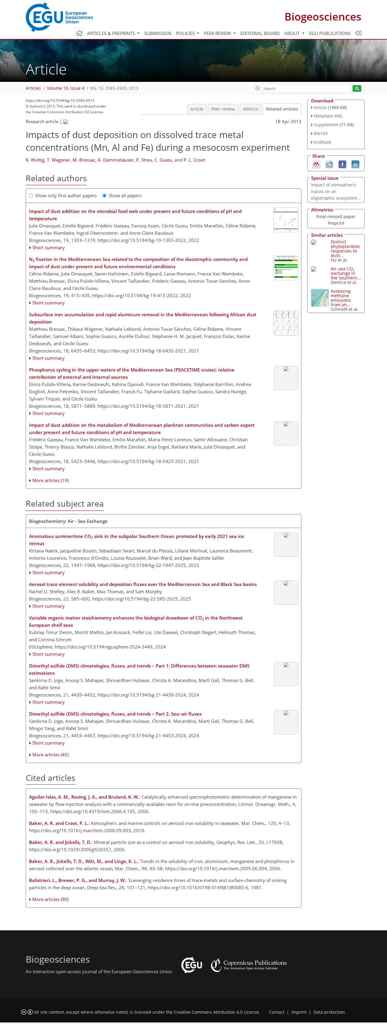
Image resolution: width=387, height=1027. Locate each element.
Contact (277, 1012)
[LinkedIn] (355, 164)
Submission (157, 33)
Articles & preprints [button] (111, 33)
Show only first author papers (66, 195)
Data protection (329, 1012)
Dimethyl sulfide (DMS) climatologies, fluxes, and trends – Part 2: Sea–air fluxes (115, 714)
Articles (33, 88)
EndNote (322, 142)
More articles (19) (50, 480)
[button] (257, 88)
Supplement (326, 124)
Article (196, 109)
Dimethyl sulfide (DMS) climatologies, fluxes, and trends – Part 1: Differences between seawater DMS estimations (139, 669)
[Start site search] (357, 88)
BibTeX (321, 133)
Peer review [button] (218, 33)
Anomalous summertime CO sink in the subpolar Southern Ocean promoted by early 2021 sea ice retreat (136, 539)
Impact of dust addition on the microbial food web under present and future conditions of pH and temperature (135, 214)
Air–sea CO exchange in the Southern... (346, 273)
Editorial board (260, 33)
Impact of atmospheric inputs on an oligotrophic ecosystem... (336, 191)
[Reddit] (329, 164)
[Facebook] (342, 164)
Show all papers (125, 195)
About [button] (292, 33)
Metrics (250, 109)
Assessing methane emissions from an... (341, 297)
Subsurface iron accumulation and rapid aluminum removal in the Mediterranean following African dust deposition (142, 318)
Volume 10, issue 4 (65, 88)
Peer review (223, 109)
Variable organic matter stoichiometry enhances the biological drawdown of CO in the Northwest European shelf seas (135, 621)
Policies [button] (186, 33)
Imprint (299, 1012)
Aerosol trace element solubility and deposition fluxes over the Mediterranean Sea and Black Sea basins (143, 584)
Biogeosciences (323, 16)
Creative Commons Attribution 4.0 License (216, 1012)
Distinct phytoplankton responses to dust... (345, 248)
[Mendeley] (316, 164)
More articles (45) (50, 755)
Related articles (282, 109)
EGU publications (330, 33)
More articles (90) (50, 899)
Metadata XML (328, 116)
